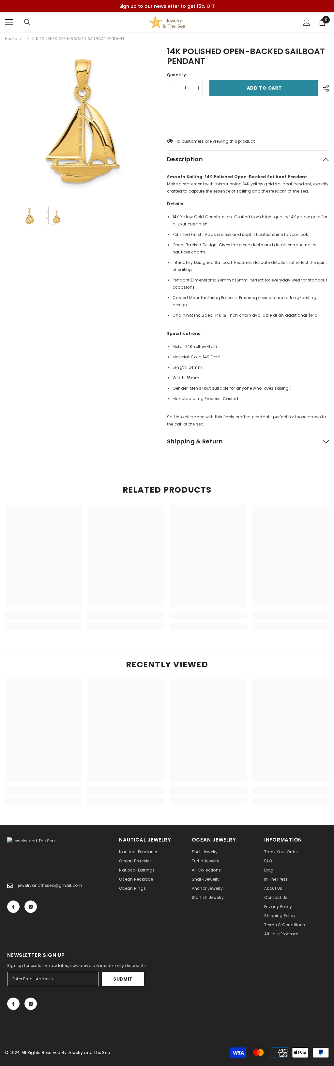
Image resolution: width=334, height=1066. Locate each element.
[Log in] (306, 22)
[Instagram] (30, 906)
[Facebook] (13, 906)
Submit (123, 979)
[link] (43, 615)
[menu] (9, 22)
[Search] (27, 22)
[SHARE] (323, 88)
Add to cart (263, 88)
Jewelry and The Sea (89, 1052)
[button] (248, 125)
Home (11, 38)
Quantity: (177, 75)
